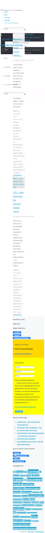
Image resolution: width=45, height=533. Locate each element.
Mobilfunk (35, 502)
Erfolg (28, 476)
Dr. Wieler (23, 476)
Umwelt (16, 517)
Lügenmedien (18, 167)
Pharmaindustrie (19, 170)
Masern (25, 499)
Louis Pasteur (18, 164)
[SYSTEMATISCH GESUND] (10, 39)
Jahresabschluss (19, 156)
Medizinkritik (18, 502)
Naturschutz (17, 505)
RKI (14, 512)
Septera (31, 532)
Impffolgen (17, 298)
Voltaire (17, 172)
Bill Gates (19, 472)
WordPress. (40, 532)
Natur (41, 502)
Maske (32, 499)
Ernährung (36, 476)
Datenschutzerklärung (27, 407)
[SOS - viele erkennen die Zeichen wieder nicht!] (19, 187)
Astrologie (17, 130)
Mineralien (27, 502)
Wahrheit (18, 520)
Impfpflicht (17, 301)
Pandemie (16, 309)
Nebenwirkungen (27, 505)
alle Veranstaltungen (23, 354)
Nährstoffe (38, 505)
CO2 (25, 472)
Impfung (17, 492)
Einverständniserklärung (24, 380)
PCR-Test (28, 509)
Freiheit (16, 122)
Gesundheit (17, 281)
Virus (19, 312)
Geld (25, 480)
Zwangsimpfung (22, 524)
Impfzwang (17, 306)
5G (14, 472)
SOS (14, 312)
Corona (15, 133)
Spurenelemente (32, 513)
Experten (16, 150)
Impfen (17, 484)
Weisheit (27, 521)
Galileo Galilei (17, 153)
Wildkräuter (35, 521)
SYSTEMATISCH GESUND (11, 45)
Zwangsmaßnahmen (24, 528)
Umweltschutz (25, 517)
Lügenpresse (17, 500)
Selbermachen (21, 513)
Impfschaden (17, 303)
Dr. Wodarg (17, 147)
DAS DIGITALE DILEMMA (26, 439)
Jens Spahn (35, 492)
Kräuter (24, 496)
